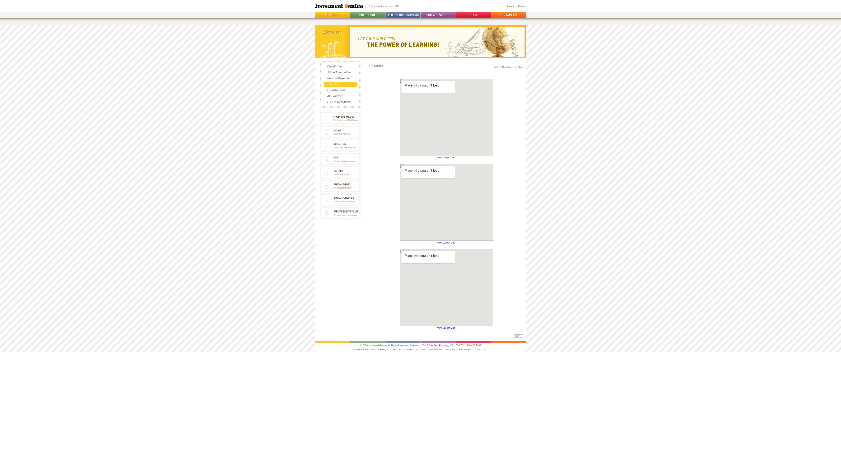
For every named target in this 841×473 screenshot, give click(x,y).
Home (496, 67)
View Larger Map (446, 157)
